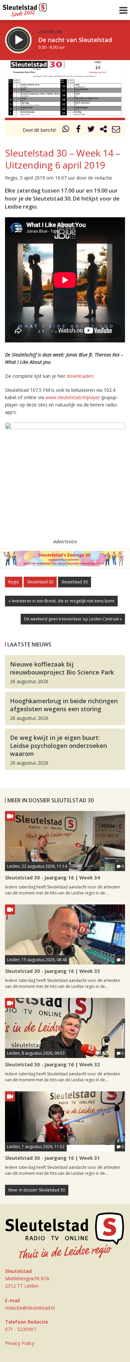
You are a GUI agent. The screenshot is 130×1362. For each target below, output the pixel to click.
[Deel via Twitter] (91, 130)
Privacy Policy (19, 1343)
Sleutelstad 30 (40, 582)
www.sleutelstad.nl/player (72, 397)
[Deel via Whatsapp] (66, 130)
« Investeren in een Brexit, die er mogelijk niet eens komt (61, 601)
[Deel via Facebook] (78, 130)
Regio (13, 582)
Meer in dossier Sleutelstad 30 (36, 1190)
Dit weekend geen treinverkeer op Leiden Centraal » (73, 619)
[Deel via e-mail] (116, 130)
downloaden (80, 376)
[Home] (25, 8)
